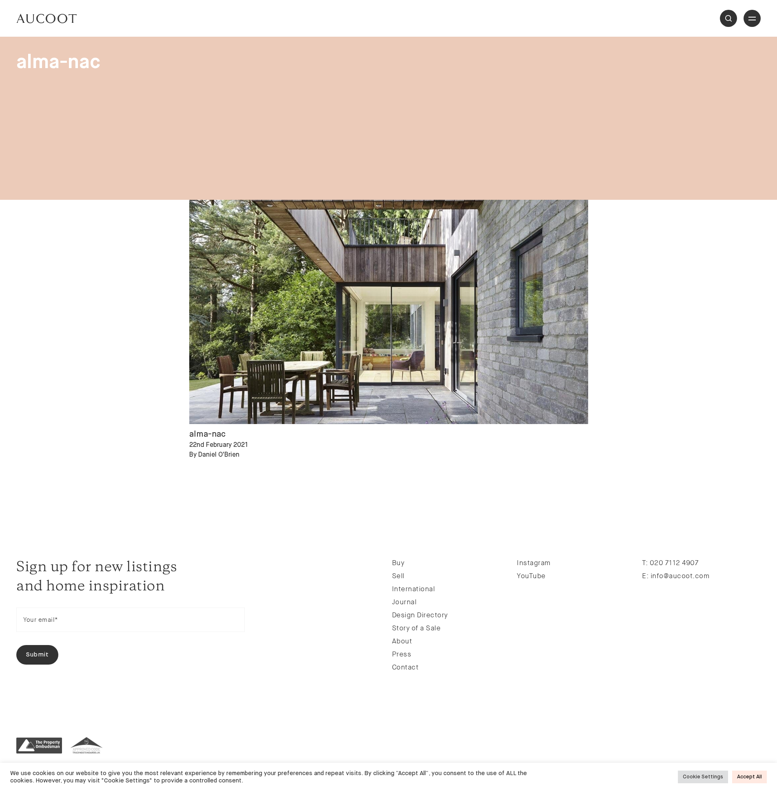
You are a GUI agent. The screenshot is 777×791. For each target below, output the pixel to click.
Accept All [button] (749, 777)
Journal (404, 601)
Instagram (534, 562)
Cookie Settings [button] (703, 777)
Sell (398, 575)
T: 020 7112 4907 (670, 562)
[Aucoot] (46, 18)
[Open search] (728, 18)
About (402, 640)
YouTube (531, 575)
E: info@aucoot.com (675, 575)
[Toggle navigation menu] (752, 18)
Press (402, 654)
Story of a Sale (416, 627)
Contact (405, 667)
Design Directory (420, 614)
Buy (398, 562)
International (413, 588)
